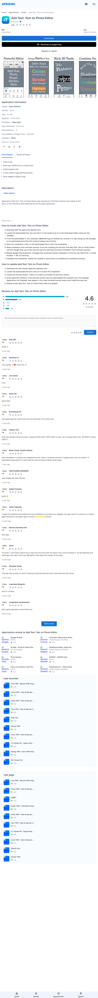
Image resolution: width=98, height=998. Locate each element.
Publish (90, 332)
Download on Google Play (51, 44)
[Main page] (8, 6)
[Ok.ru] (14, 147)
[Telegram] (4, 147)
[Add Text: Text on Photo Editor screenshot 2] (39, 77)
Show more (49, 624)
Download (49, 38)
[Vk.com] (9, 147)
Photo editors (9, 193)
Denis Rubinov (15, 106)
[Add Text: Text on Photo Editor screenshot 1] (14, 77)
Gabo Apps (16, 122)
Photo (13, 138)
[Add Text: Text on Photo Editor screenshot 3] (64, 77)
